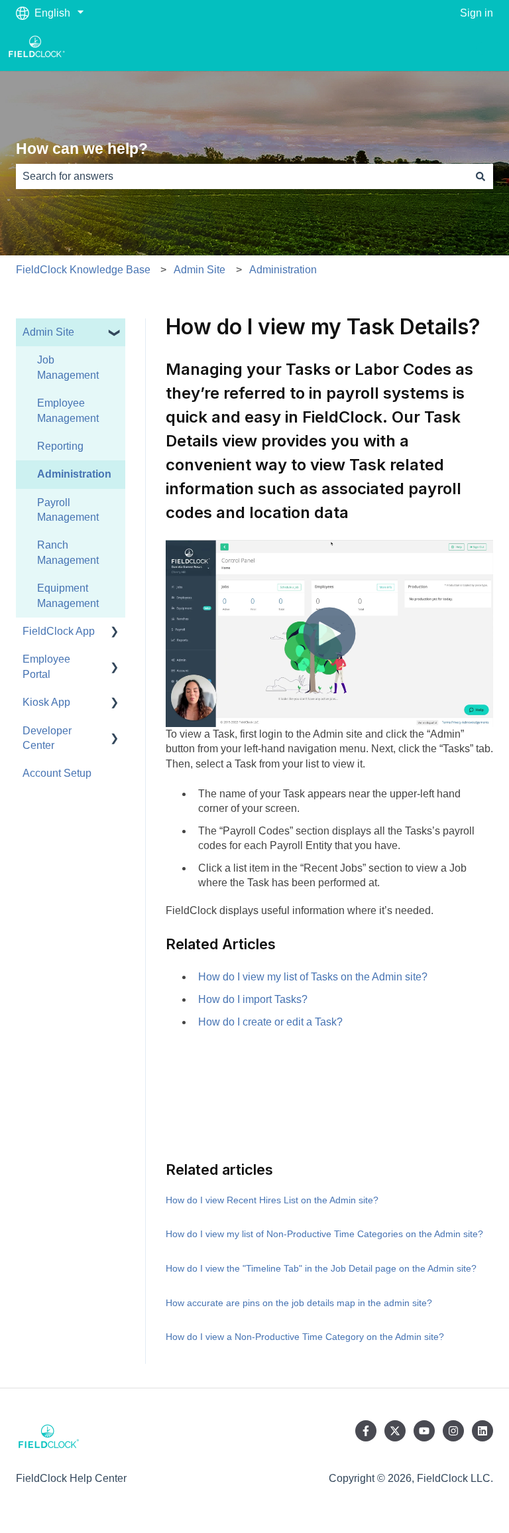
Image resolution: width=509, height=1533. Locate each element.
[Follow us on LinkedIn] (482, 1430)
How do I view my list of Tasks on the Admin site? (312, 976)
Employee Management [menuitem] (68, 410)
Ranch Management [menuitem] (68, 552)
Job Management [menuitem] (68, 367)
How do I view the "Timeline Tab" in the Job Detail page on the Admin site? (321, 1268)
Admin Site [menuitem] (48, 332)
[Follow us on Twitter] (395, 1430)
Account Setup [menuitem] (57, 773)
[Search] (480, 176)
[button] (114, 333)
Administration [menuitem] (74, 474)
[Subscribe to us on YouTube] (424, 1430)
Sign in (476, 13)
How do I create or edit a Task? (270, 1022)
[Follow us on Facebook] (365, 1430)
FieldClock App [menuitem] (59, 631)
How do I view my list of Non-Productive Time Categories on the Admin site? (324, 1234)
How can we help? (82, 148)
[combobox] (242, 176)
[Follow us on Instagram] (453, 1430)
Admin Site (199, 269)
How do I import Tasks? (253, 999)
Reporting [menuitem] (60, 446)
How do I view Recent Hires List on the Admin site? (272, 1200)
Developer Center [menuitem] (47, 738)
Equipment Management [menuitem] (68, 595)
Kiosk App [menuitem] (46, 702)
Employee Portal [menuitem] (46, 666)
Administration (283, 269)
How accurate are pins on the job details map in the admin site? (299, 1303)
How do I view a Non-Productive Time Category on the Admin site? (305, 1336)
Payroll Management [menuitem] (68, 510)
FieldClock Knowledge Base (83, 269)
